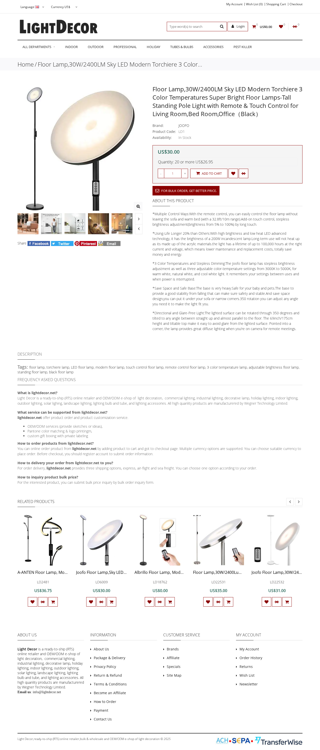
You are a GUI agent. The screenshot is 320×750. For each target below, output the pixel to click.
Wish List (247, 675)
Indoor (71, 47)
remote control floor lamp (185, 367)
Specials (173, 666)
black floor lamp (61, 372)
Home (26, 64)
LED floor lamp (82, 367)
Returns (246, 666)
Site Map (174, 675)
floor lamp (37, 367)
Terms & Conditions (110, 684)
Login (240, 26)
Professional (125, 47)
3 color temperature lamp (227, 367)
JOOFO (183, 125)
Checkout (296, 4)
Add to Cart (211, 173)
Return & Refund (108, 675)
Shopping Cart (276, 4)
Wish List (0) (254, 4)
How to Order (105, 701)
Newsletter (249, 684)
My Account (234, 4)
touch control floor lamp (145, 367)
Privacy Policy (105, 666)
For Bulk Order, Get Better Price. (188, 190)
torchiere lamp (57, 367)
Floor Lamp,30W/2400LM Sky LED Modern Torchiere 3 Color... (120, 64)
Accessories (213, 47)
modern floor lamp (110, 367)
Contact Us (103, 719)
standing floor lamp (32, 372)
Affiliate (173, 657)
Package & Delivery (109, 657)
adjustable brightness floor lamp (274, 367)
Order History (251, 657)
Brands (173, 649)
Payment (101, 710)
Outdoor (96, 47)
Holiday (153, 47)
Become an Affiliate (110, 692)
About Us (101, 649)
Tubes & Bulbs (181, 47)
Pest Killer (243, 47)
